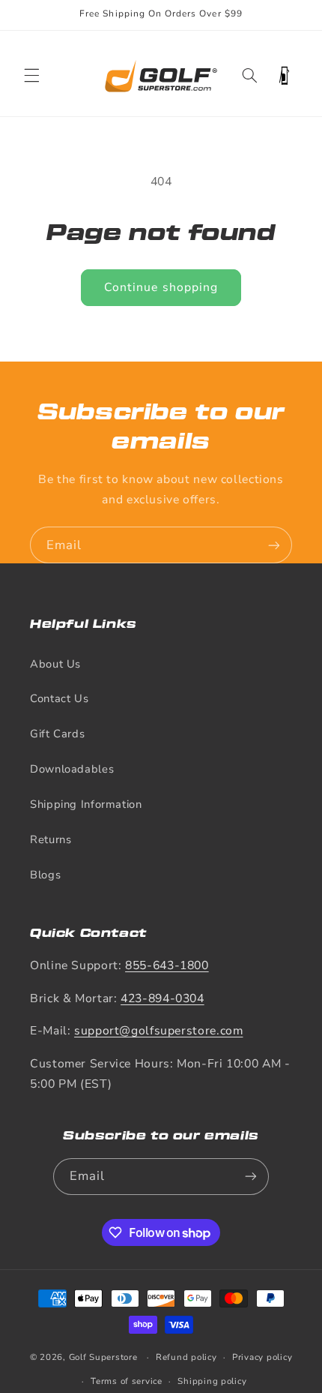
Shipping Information (86, 804)
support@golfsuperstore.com (158, 1030)
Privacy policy (262, 1357)
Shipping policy (211, 1381)
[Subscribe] (274, 545)
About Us (55, 663)
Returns (50, 839)
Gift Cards (57, 733)
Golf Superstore (103, 1357)
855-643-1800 (167, 965)
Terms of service (126, 1381)
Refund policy (186, 1357)
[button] (31, 76)
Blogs (45, 874)
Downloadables (72, 768)
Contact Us (59, 698)
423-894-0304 (162, 998)
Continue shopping (161, 287)
